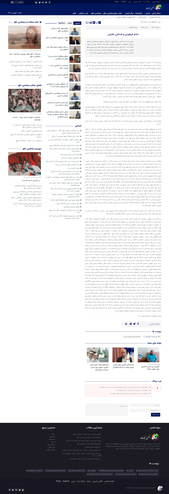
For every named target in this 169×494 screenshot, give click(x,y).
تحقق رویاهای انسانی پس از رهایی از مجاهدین (58, 57)
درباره (89, 481)
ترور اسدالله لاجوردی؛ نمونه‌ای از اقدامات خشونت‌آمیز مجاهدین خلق (27, 187)
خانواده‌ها (138, 13)
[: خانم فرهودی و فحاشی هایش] (87, 22)
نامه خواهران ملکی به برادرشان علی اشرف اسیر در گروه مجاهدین (81, 450)
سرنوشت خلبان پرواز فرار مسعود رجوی (27, 71)
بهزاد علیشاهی (133, 27)
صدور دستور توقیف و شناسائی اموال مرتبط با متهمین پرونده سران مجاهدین (57, 114)
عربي (129, 1)
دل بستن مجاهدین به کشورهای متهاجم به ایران (56, 94)
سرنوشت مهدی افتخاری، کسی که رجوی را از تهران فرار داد (26, 66)
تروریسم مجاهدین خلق (32, 148)
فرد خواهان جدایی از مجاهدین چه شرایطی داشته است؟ (57, 85)
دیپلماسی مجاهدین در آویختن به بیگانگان (112, 471)
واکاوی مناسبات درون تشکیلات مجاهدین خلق (87, 434)
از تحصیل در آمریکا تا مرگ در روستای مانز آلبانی (24, 62)
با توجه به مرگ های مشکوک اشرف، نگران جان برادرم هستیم (64, 184)
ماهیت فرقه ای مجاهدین (77, 471)
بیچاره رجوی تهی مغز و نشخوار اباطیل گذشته (65, 200)
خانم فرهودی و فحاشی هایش (123, 34)
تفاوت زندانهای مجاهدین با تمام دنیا (57, 39)
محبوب (77, 23)
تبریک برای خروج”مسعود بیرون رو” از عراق (66, 136)
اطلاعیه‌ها (52, 437)
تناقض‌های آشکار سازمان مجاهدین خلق (59, 29)
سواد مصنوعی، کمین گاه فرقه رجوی (68, 203)
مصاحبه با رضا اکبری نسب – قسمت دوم (58, 66)
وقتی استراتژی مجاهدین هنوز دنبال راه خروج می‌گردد (25, 135)
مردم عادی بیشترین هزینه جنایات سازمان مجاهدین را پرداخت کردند (27, 205)
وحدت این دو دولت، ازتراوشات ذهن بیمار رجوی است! (64, 211)
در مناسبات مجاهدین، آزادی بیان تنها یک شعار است (85, 459)
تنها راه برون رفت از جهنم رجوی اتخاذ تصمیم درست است (83, 440)
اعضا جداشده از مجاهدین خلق (26, 22)
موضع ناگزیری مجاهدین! (71, 207)
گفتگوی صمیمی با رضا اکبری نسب (58, 76)
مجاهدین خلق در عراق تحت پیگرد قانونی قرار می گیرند (64, 141)
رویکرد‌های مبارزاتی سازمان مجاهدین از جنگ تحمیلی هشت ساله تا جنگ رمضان (26, 199)
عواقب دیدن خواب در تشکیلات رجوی (28, 141)
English (123, 1)
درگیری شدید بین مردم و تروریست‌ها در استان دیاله (63, 161)
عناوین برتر (92, 471)
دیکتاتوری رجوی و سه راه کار (70, 158)
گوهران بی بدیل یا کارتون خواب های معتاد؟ (150, 367)
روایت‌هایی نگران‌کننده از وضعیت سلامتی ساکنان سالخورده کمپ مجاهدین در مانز (82, 454)
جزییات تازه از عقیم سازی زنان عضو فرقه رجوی (65, 145)
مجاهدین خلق (96, 13)
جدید (70, 23)
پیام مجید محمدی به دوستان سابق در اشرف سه (57, 103)
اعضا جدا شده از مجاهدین (152, 337)
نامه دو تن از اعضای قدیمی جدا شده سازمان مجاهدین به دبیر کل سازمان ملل (65, 172)
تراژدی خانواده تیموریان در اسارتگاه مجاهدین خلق (26, 76)
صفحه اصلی (156, 13)
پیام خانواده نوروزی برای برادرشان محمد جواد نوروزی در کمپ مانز (65, 190)
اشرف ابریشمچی (50, 450)
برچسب (130, 471)
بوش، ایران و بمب (74, 168)
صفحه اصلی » (142, 17)
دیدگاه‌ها (62, 23)
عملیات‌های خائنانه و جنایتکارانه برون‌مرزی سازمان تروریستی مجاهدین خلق (27, 193)
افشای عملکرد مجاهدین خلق (29, 85)
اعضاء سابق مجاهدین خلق (112, 13)
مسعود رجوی (51, 444)
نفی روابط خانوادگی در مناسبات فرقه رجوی (100, 474)
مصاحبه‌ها (52, 439)
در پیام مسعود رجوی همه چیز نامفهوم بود (57, 48)
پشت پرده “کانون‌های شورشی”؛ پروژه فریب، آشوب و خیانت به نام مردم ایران (63, 178)
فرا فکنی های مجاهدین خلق (132, 337)
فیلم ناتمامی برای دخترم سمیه (70, 154)
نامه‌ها (53, 442)
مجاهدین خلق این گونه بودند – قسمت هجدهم (26, 118)
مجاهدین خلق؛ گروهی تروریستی (56, 471)
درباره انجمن (156, 1)
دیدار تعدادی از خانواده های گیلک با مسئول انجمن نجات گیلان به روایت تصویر (63, 131)
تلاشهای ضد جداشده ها (148, 22)
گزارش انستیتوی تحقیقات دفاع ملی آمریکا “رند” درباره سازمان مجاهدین (64, 217)
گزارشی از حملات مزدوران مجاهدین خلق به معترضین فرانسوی (66, 195)
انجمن (148, 13)
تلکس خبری (137, 1)
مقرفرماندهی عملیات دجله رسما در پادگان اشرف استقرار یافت (64, 150)
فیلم (74, 13)
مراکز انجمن (129, 13)
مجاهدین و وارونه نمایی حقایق (149, 474)
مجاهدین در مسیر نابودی (35, 471)
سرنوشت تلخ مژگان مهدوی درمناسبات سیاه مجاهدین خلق (25, 55)
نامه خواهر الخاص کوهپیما (93, 447)
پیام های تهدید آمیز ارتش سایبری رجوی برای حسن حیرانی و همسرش (99, 367)
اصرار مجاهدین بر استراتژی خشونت (148, 471)
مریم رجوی (52, 447)
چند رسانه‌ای (83, 13)
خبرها (53, 434)
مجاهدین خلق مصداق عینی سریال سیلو (89, 437)
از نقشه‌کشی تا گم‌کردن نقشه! (30, 131)
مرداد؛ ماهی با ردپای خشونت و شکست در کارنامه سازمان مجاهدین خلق (26, 126)
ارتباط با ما (147, 1)
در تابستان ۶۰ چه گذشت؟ (31, 180)
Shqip (117, 1)
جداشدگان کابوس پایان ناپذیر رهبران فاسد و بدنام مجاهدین (123, 366)
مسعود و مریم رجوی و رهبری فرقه (126, 474)
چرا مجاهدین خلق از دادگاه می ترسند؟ (67, 165)
